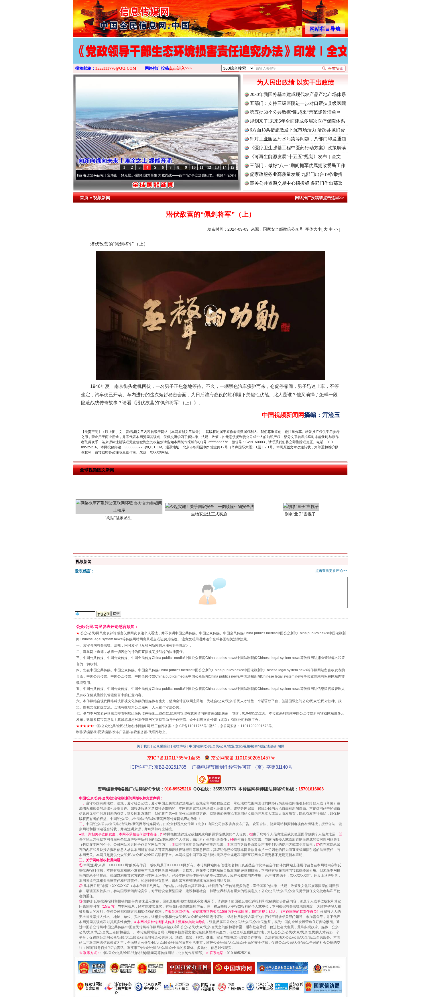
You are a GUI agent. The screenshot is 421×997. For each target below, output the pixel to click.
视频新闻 (101, 197)
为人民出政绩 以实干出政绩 (295, 82)
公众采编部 (161, 746)
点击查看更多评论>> (331, 571)
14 (225, 167)
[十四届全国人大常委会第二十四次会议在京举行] (210, 57)
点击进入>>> (180, 68)
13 (217, 167)
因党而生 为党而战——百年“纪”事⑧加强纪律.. (150, 175)
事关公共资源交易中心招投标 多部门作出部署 (296, 183)
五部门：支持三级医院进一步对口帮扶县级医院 (298, 103)
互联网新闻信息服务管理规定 (163, 645)
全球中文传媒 (120, 16)
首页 (84, 197)
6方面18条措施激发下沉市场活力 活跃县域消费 (297, 129)
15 (232, 167)
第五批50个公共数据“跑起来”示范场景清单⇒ (295, 112)
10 (194, 167)
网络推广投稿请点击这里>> (319, 197)
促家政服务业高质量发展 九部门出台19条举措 (296, 174)
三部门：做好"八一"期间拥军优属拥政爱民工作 (297, 165)
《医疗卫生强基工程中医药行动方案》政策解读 (298, 147)
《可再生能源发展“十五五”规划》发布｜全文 (295, 156)
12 (209, 167)
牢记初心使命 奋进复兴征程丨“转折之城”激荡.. (231, 175)
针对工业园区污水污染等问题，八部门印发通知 (298, 138)
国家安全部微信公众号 (283, 229)
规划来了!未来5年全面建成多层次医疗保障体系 (297, 121)
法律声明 (179, 746)
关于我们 (143, 746)
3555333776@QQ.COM (115, 68)
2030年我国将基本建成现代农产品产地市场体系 (298, 94)
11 (201, 167)
